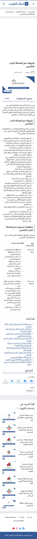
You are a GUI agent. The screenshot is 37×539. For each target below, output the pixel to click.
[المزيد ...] (5, 381)
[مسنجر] (25, 381)
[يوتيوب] (13, 528)
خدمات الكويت (21, 12)
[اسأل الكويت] (18, 4)
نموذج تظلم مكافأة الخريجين (21, 357)
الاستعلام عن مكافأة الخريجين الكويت (18, 360)
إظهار (6, 98)
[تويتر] (12, 381)
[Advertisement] (18, 40)
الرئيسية (32, 12)
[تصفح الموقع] (33, 3)
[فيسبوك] (32, 381)
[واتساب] (18, 381)
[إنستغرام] (16, 528)
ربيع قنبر (27, 72)
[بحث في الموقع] (3, 3)
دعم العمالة (30, 391)
